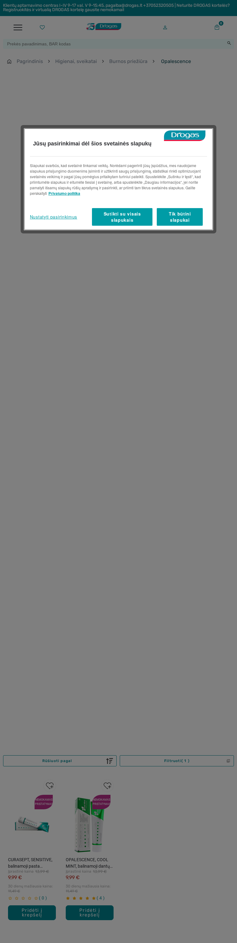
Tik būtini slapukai (180, 217)
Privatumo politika (64, 193)
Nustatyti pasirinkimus (53, 217)
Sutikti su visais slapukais (122, 217)
